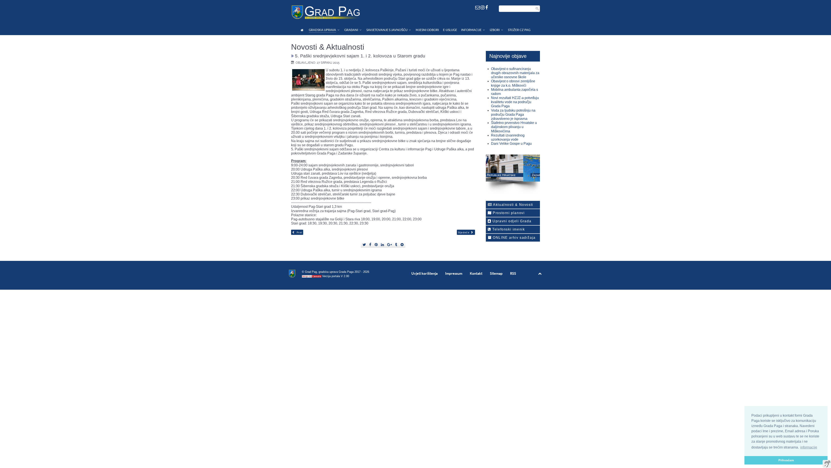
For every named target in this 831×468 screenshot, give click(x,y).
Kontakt (476, 273)
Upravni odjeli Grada (511, 221)
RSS (513, 273)
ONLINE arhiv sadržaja (514, 237)
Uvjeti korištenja (424, 273)
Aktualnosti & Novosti (512, 204)
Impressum (453, 273)
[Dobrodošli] (303, 30)
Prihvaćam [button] (786, 460)
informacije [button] (808, 447)
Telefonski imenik (508, 229)
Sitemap (496, 273)
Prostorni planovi (508, 213)
